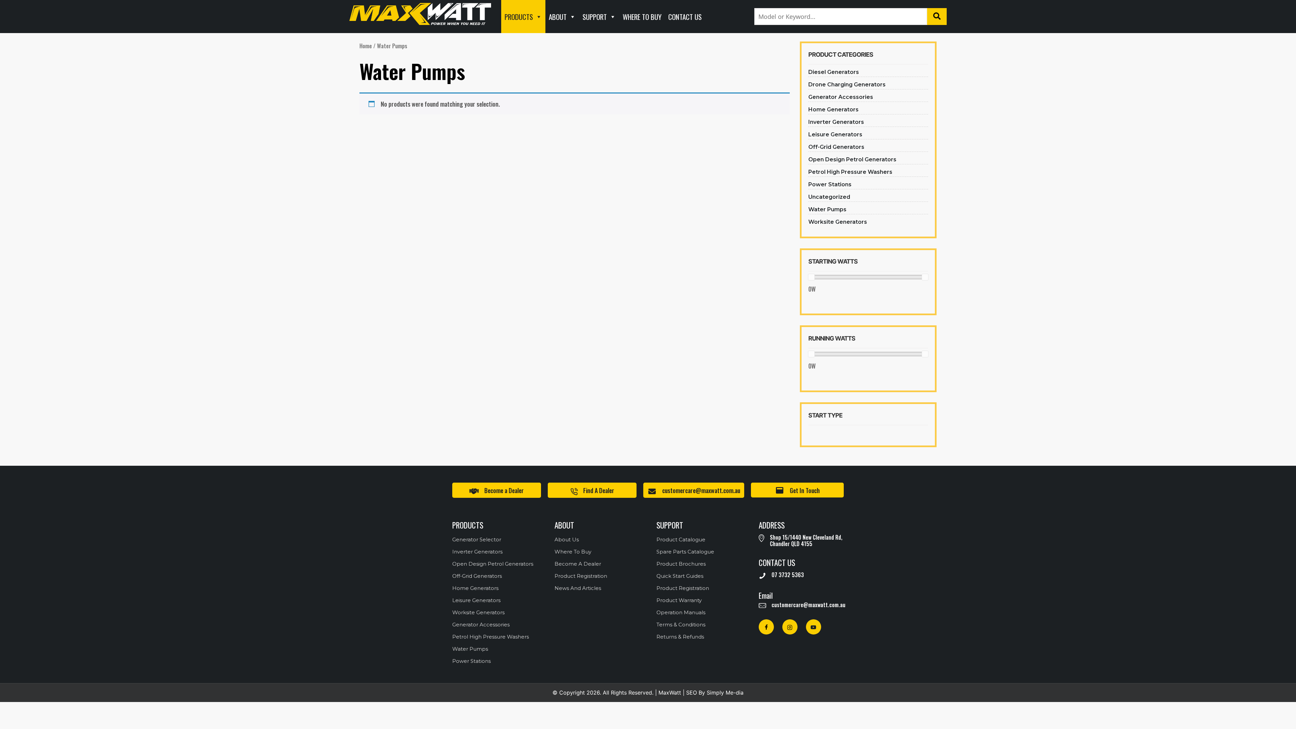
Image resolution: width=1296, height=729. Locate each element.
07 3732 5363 (788, 575)
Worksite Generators (837, 222)
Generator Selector (476, 539)
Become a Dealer (504, 490)
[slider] (811, 277)
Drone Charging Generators (847, 84)
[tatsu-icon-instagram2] (791, 626)
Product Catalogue (680, 539)
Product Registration (581, 576)
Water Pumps (827, 209)
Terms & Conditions (680, 624)
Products (519, 16)
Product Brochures (681, 564)
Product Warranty (679, 600)
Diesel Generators (833, 72)
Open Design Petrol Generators (852, 159)
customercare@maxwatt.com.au (701, 490)
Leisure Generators (835, 134)
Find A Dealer (598, 490)
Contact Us (685, 16)
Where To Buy (642, 16)
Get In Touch (805, 490)
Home (365, 46)
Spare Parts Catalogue (685, 551)
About (558, 16)
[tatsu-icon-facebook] (768, 626)
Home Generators (833, 109)
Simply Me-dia (725, 692)
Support (595, 16)
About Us (567, 539)
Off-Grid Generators (836, 147)
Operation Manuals (680, 612)
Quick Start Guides (679, 576)
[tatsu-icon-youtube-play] (813, 626)
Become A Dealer (578, 564)
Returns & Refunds (680, 636)
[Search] (937, 16)
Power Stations (830, 184)
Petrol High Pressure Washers (850, 172)
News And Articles (578, 588)
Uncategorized (829, 197)
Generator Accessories (840, 97)
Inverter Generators (836, 122)
